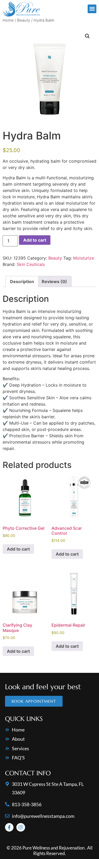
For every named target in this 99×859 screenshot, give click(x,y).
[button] (92, 8)
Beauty (23, 20)
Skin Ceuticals (31, 264)
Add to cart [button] (18, 549)
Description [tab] (22, 281)
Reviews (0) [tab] (54, 281)
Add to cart (34, 240)
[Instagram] (20, 827)
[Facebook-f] (9, 827)
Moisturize (83, 258)
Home (8, 20)
